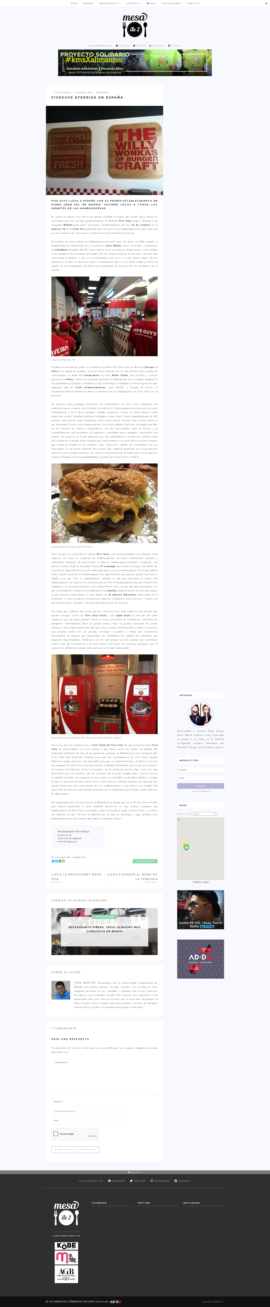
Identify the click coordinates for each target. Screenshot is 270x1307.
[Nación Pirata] (200, 909)
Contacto (194, 3)
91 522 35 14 (65, 835)
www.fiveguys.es (67, 841)
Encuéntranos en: (100, 46)
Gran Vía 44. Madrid (69, 838)
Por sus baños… (172, 3)
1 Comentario (102, 92)
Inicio (74, 3)
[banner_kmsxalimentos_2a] (135, 62)
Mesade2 (88, 3)
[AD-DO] (200, 959)
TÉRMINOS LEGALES (81, 1301)
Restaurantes (109, 3)
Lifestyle (132, 3)
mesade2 (136, 1172)
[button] (186, 848)
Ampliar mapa (201, 882)
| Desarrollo (102, 1301)
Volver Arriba (212, 1302)
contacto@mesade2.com (66, 1235)
